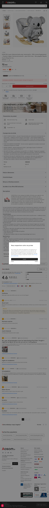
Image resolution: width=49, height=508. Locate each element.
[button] (2, 505)
